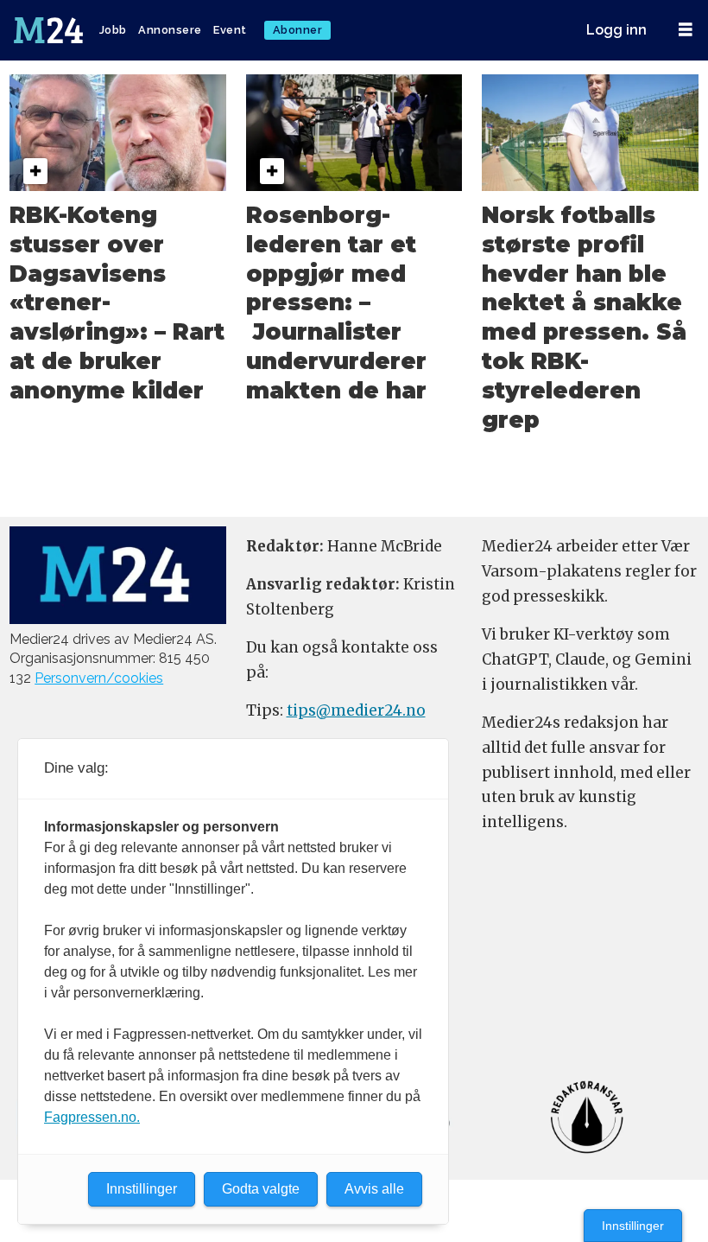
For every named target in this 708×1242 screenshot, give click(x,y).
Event (230, 29)
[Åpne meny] (685, 30)
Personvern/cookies (99, 678)
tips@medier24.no (356, 710)
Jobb (113, 29)
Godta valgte (261, 1188)
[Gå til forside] (50, 30)
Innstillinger (633, 1225)
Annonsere (170, 29)
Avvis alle (374, 1188)
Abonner (298, 29)
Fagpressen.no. (92, 1117)
